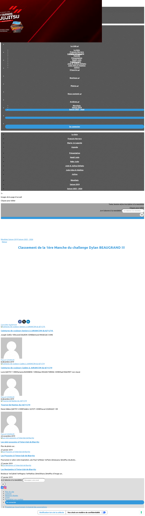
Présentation (76, 58)
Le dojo (77, 50)
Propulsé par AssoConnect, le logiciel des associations (26, 507)
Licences (8, 494)
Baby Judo (74, 162)
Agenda (77, 56)
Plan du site (9, 492)
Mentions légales (11, 496)
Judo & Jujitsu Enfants (76, 64)
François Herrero (77, 52)
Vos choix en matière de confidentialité (84, 512)
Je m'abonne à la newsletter (111, 211)
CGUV (7, 497)
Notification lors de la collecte (51, 512)
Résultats (77, 106)
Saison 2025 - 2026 (76, 109)
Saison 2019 (77, 108)
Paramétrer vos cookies (14, 499)
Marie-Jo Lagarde (74, 143)
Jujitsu (77, 68)
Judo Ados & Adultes (77, 66)
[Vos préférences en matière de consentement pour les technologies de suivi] (141, 512)
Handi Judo (76, 60)
